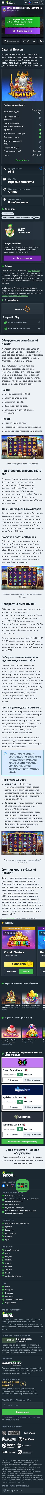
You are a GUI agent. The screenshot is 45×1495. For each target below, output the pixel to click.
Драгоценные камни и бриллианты (17, 217)
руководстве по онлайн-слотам (15, 295)
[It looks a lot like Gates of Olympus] (23, 579)
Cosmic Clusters (29, 1041)
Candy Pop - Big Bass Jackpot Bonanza (9, 1042)
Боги (37, 217)
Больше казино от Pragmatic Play (22, 1141)
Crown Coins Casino (13, 1070)
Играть (26, 971)
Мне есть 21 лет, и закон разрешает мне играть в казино (22, 1418)
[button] (20, 151)
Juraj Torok (10, 918)
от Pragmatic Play (13, 11)
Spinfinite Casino (12, 1124)
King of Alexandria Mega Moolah (11, 1007)
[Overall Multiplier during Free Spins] (23, 844)
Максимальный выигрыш (19, 189)
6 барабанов (7, 214)
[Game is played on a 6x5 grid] (23, 448)
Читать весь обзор (24, 258)
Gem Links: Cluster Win (31, 1006)
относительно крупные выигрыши (18, 615)
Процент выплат (15, 168)
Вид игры (12, 179)
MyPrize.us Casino (12, 1097)
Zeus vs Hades (17, 351)
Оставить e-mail (10, 1403)
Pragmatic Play (34, 270)
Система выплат (15, 199)
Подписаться (22, 1412)
